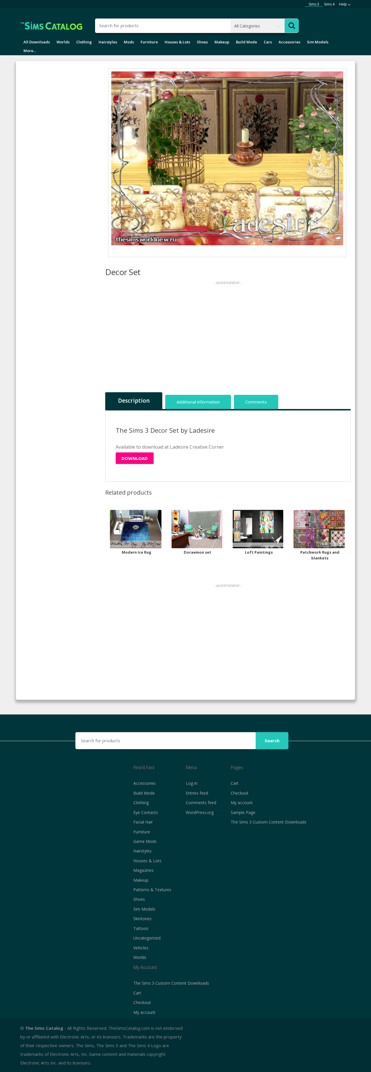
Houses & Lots (177, 42)
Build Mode (246, 42)
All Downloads (36, 42)
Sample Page (243, 812)
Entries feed (197, 793)
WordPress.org (200, 812)
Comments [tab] (256, 402)
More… (29, 50)
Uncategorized (147, 938)
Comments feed (201, 802)
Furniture (149, 42)
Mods (129, 42)
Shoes (202, 42)
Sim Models (317, 42)
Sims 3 (314, 4)
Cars (268, 42)
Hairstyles (108, 42)
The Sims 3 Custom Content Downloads (268, 822)
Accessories (289, 42)
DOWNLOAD (134, 458)
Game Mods (145, 841)
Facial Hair (143, 822)
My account (242, 802)
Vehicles (140, 948)
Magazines (143, 870)
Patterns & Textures (152, 889)
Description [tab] (134, 400)
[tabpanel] (227, 158)
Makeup (221, 42)
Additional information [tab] (198, 402)
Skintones (142, 918)
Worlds (63, 42)
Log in (191, 783)
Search (272, 740)
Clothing (84, 42)
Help (343, 4)
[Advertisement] (228, 338)
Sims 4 (329, 4)
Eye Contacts (145, 812)
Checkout (239, 793)
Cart (235, 783)
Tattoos (140, 928)
